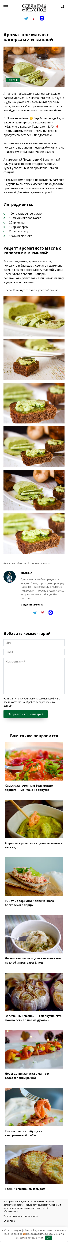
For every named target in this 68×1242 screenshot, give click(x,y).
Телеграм (38, 126)
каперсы (10, 563)
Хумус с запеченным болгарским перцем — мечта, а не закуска (29, 787)
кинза (22, 563)
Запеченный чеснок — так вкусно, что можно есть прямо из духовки (33, 1018)
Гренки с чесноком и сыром (25, 1189)
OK (48, 1237)
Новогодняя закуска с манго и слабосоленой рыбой (27, 1075)
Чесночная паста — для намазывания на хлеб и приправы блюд (33, 960)
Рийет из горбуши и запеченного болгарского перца (29, 903)
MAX (51, 126)
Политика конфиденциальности (20, 1216)
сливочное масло (40, 563)
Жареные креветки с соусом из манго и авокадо (34, 845)
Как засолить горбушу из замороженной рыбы (23, 1133)
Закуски (13, 80)
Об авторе (9, 1220)
